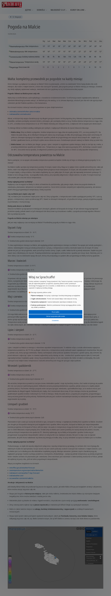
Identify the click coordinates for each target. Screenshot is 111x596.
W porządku (55, 312)
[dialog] (55, 298)
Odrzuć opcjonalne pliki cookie (55, 316)
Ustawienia (55, 320)
